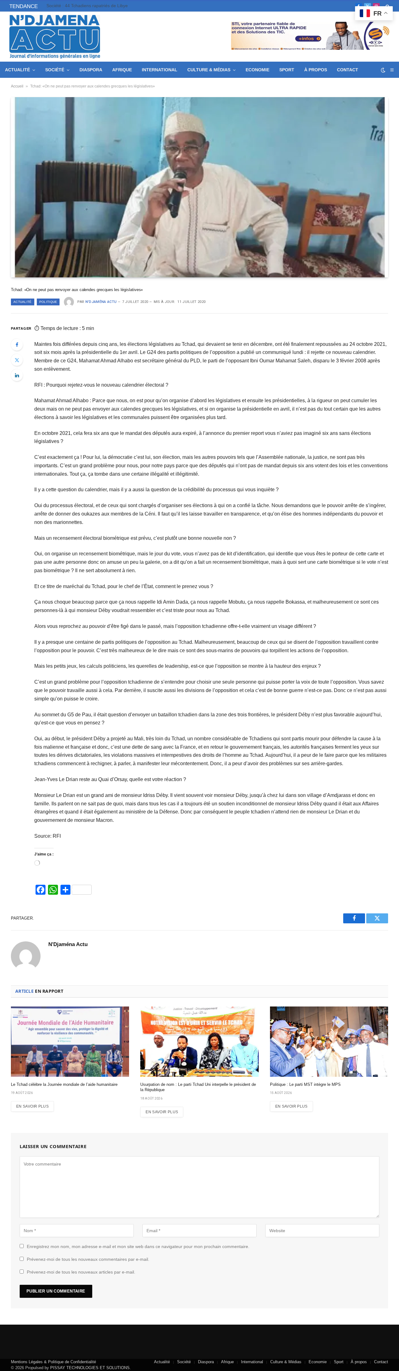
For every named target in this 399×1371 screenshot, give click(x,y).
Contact (347, 69)
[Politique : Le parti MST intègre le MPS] (329, 1041)
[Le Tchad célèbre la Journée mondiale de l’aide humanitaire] (70, 1041)
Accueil (17, 86)
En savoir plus (32, 1106)
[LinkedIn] (17, 375)
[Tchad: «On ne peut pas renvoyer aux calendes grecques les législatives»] (199, 187)
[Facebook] (17, 345)
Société (54, 69)
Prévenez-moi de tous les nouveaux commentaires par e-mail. (88, 1259)
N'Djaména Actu (101, 302)
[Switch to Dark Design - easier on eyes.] (383, 70)
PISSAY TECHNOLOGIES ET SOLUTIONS (90, 1367)
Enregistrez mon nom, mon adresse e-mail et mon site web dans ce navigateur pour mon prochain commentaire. (138, 1246)
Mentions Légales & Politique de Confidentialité (53, 1361)
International (159, 69)
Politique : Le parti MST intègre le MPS (305, 1084)
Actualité (17, 69)
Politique (48, 302)
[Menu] (391, 70)
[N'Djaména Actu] (54, 37)
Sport (286, 69)
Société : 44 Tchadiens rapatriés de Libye (87, 5)
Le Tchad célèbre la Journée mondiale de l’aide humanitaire (64, 1084)
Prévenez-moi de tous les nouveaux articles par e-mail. (81, 1272)
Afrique (122, 69)
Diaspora (90, 69)
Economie (257, 69)
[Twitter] (17, 360)
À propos (315, 69)
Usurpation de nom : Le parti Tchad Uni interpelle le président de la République (198, 1087)
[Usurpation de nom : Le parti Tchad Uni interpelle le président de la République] (199, 1041)
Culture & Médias (208, 69)
